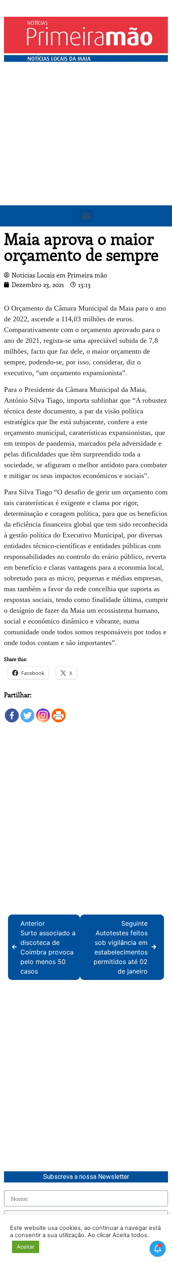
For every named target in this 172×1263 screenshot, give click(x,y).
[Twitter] (27, 711)
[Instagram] (43, 711)
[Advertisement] (86, 155)
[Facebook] (12, 711)
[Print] (59, 711)
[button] (86, 215)
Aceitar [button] (25, 1246)
